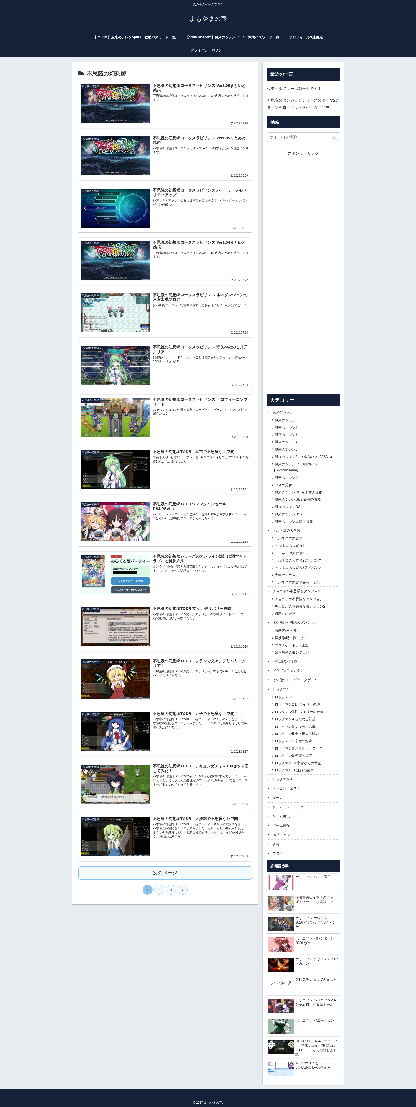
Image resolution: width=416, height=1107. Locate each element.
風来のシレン (283, 412)
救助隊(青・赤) (286, 630)
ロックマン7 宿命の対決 (293, 741)
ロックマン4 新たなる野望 (295, 719)
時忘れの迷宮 (285, 613)
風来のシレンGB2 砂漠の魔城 (298, 499)
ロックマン (281, 689)
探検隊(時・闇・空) (290, 638)
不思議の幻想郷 (285, 661)
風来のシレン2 (286, 427)
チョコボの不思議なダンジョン (297, 591)
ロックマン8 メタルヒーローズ (299, 748)
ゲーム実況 (281, 816)
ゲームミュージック (288, 807)
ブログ (278, 853)
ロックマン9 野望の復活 (293, 756)
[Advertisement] (303, 270)
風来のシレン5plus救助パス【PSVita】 (305, 457)
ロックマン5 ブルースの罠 (295, 726)
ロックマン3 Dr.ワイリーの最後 (299, 712)
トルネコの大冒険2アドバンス (298, 560)
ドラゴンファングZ (287, 670)
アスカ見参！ (285, 485)
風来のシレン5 (286, 449)
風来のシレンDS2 (288, 514)
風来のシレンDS (288, 507)
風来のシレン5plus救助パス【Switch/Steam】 (295, 467)
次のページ (165, 872)
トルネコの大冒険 (286, 530)
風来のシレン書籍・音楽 (294, 521)
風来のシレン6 (286, 477)
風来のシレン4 (286, 442)
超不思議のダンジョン (292, 652)
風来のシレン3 (286, 435)
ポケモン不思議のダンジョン (295, 622)
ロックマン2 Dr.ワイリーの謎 (297, 704)
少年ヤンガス (285, 575)
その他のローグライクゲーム (295, 680)
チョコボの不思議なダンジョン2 (300, 606)
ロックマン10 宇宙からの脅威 (298, 763)
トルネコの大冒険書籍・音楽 (297, 582)
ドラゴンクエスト (286, 788)
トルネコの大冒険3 (289, 553)
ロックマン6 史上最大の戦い (297, 733)
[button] (335, 137)
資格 (276, 844)
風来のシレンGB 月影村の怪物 (298, 492)
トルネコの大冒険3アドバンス (298, 568)
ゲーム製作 (281, 825)
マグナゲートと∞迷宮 (291, 645)
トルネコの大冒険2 (289, 545)
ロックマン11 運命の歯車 (294, 770)
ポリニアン (281, 835)
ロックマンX (282, 779)
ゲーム (278, 798)
